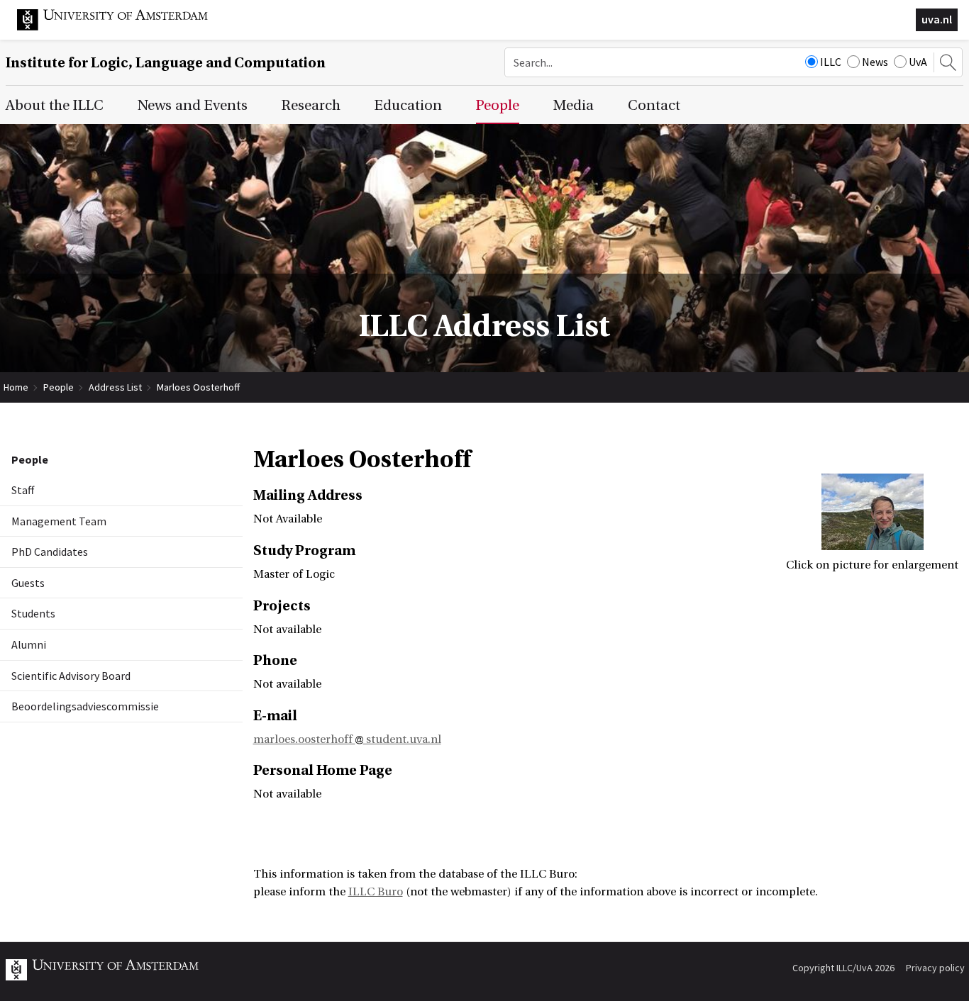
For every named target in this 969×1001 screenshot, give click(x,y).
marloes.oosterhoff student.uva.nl (347, 739)
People (58, 387)
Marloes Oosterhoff (198, 387)
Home (16, 387)
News (875, 62)
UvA (918, 62)
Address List (115, 387)
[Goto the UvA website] (123, 27)
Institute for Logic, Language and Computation (166, 63)
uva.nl (936, 19)
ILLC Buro (375, 891)
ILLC (830, 62)
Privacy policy (935, 967)
